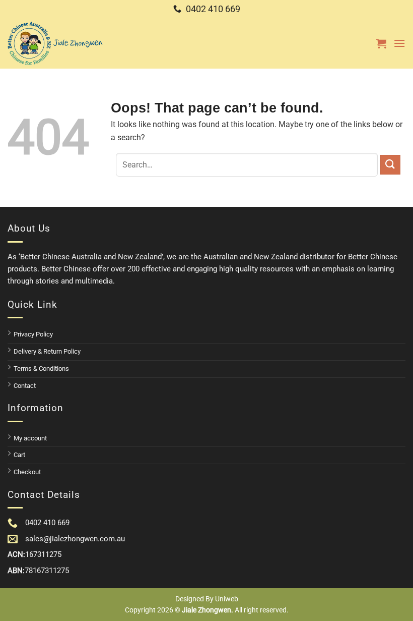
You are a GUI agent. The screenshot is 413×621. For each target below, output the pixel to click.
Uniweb (226, 599)
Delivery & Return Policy (47, 351)
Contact (25, 385)
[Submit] (390, 165)
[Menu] (399, 43)
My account (30, 438)
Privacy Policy (33, 334)
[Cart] (381, 43)
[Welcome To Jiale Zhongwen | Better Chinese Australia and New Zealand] (55, 43)
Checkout (27, 472)
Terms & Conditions (41, 368)
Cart (19, 455)
